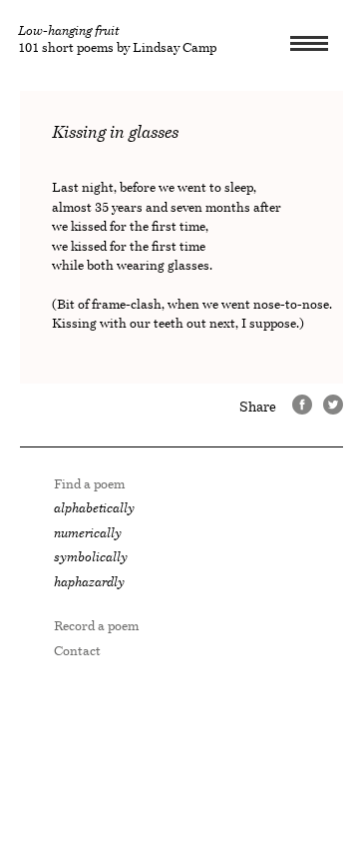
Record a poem (96, 625)
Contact (77, 650)
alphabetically (94, 507)
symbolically (91, 556)
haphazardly (89, 581)
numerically (88, 532)
